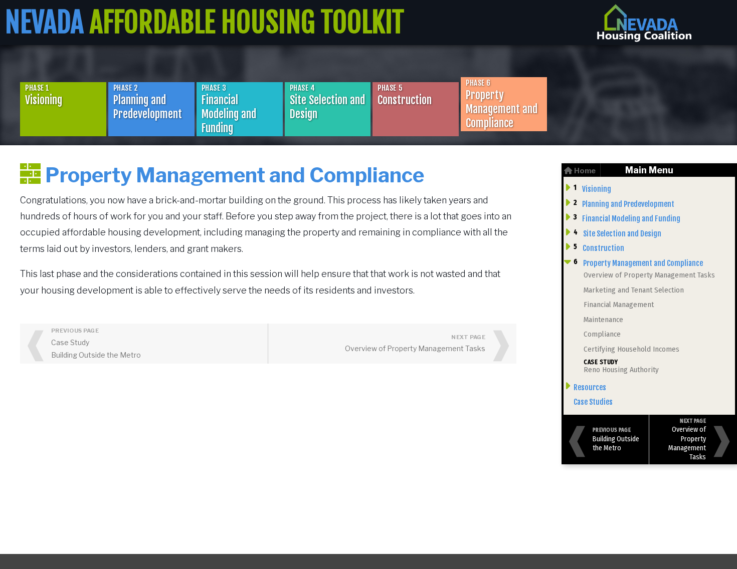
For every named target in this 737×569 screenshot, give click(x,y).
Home (585, 170)
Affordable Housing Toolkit (204, 23)
